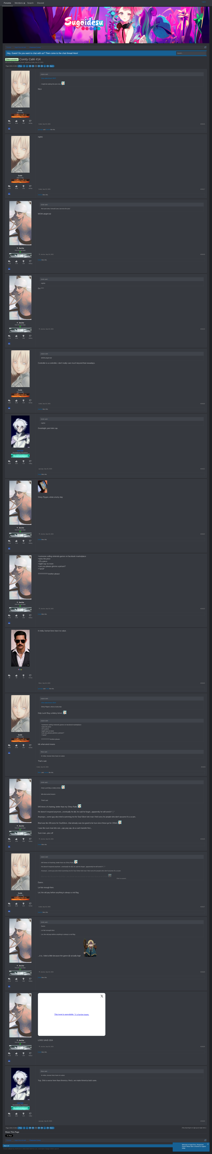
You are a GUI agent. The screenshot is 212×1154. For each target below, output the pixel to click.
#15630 (202, 1121)
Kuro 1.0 (6, 1146)
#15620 (202, 403)
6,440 (23, 123)
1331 (48, 66)
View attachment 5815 (48, 78)
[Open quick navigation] (205, 47)
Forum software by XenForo (20, 1148)
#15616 (202, 124)
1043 (39, 66)
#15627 (202, 906)
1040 (30, 66)
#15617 (202, 189)
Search (30, 3)
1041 (33, 66)
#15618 (202, 254)
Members (19, 3)
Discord (40, 3)
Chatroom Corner (19, 62)
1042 (36, 66)
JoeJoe (48, 129)
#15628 (202, 972)
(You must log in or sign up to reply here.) (194, 1128)
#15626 (202, 839)
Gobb (32, 62)
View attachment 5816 (48, 703)
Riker (20, 669)
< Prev (20, 66)
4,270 (23, 463)
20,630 (9, 463)
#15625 (203, 767)
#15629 (202, 1046)
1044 (42, 66)
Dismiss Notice (208, 1144)
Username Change (48, 1148)
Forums (7, 3)
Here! (75, 53)
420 (23, 677)
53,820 (9, 123)
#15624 (202, 683)
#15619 (202, 329)
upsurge (40, 129)
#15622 (202, 534)
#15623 (202, 608)
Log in (204, 2)
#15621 (202, 469)
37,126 (9, 263)
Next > (52, 66)
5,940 (23, 263)
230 (9, 677)
